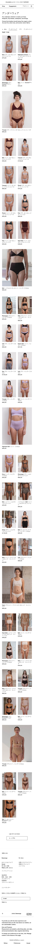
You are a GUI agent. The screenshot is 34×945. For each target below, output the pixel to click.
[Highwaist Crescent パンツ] (25, 44)
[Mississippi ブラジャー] (9, 305)
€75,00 (4, 58)
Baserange (4, 858)
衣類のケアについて (24, 864)
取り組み (21, 858)
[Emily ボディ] (9, 519)
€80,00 (20, 216)
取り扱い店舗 (5, 866)
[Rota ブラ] (9, 44)
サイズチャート (6, 878)
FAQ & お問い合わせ (7, 867)
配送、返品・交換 (7, 877)
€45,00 (4, 505)
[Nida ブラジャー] (25, 305)
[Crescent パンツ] (9, 175)
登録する (4, 902)
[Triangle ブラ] (17, 109)
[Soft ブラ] (9, 333)
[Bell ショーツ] (9, 491)
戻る (5, 29)
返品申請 (4, 875)
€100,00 (20, 161)
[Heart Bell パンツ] (25, 230)
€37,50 (20, 347)
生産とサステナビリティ (25, 862)
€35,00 (4, 244)
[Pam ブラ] (25, 202)
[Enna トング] (9, 463)
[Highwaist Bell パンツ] (17, 426)
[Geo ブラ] (9, 361)
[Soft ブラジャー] (25, 547)
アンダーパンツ (28, 29)
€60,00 (4, 188)
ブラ (20, 29)
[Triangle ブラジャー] (25, 678)
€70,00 (20, 59)
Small (3, 32)
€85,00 (20, 533)
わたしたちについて (7, 862)
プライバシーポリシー (8, 882)
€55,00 (4, 216)
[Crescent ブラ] (25, 147)
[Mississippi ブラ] (9, 72)
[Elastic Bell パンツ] (25, 333)
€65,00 (4, 86)
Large (7, 32)
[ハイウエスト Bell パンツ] (25, 491)
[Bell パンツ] (25, 72)
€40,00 (20, 86)
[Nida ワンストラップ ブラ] (25, 519)
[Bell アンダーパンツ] (9, 808)
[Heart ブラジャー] (17, 584)
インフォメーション (7, 870)
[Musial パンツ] (9, 202)
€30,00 (4, 161)
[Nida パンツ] (9, 547)
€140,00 (4, 533)
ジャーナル (22, 866)
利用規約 (4, 880)
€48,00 (20, 244)
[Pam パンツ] (9, 230)
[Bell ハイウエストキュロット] (17, 267)
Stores (3, 864)
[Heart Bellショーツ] (9, 622)
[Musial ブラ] (25, 175)
